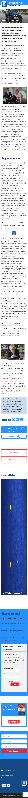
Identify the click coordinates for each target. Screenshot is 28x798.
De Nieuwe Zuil (8, 795)
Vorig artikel (14, 452)
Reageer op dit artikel (12, 429)
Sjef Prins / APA (18, 363)
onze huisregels (6, 626)
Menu (23, 3)
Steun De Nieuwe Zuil (8, 770)
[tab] (13, 646)
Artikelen (4, 773)
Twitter (4, 785)
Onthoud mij (9, 681)
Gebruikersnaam (9, 668)
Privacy (14, 795)
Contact (3, 777)
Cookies (18, 795)
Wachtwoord (7, 674)
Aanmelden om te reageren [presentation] (13, 646)
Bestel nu (14, 721)
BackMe (6, 401)
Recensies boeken (7, 775)
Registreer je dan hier (8, 640)
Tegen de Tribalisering (9, 378)
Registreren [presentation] (7, 650)
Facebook (8, 785)
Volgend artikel (13, 459)
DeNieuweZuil (9, 391)
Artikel (21, 22)
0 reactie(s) (11, 437)
